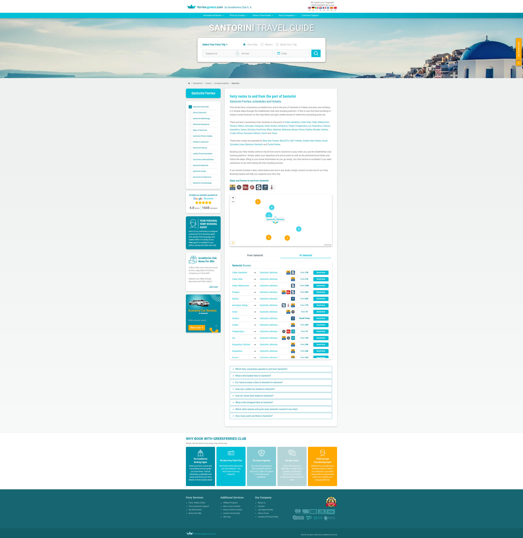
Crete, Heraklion (292, 122)
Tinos (274, 133)
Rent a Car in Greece (231, 506)
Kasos (244, 129)
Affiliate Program (230, 503)
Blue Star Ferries (271, 140)
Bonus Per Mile (195, 513)
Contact (261, 506)
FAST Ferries (296, 140)
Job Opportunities (265, 510)
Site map (227, 517)
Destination (198, 83)
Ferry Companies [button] (287, 15)
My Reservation (195, 510)
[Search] (316, 53)
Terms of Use (263, 513)
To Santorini (305, 255)
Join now (213, 286)
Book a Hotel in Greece (232, 510)
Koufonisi (261, 129)
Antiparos (283, 126)
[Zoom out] (233, 202)
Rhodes (316, 129)
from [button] (304, 272)
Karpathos (235, 129)
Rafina (241, 126)
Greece (208, 83)
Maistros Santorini (254, 144)
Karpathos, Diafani (321, 126)
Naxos (295, 129)
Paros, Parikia (305, 129)
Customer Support (310, 15)
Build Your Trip (288, 44)
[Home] (189, 83)
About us (261, 503)
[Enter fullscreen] (233, 243)
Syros (264, 133)
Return (269, 44)
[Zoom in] (233, 198)
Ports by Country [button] (237, 15)
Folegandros (301, 126)
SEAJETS (284, 140)
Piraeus (233, 126)
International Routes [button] (212, 15)
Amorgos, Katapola (254, 126)
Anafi (267, 126)
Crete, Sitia (306, 122)
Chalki (291, 126)
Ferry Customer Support (199, 506)
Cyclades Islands (221, 83)
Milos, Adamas (274, 129)
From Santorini (255, 255)
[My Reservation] (519, 63)
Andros (273, 126)
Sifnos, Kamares (244, 133)
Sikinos (256, 133)
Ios (309, 126)
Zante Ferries (274, 144)
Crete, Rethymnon (320, 122)
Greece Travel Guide (231, 513)
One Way (252, 44)
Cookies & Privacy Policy (268, 517)
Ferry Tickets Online (197, 503)
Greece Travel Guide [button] (262, 15)
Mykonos (286, 129)
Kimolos (252, 129)
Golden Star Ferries (312, 140)
